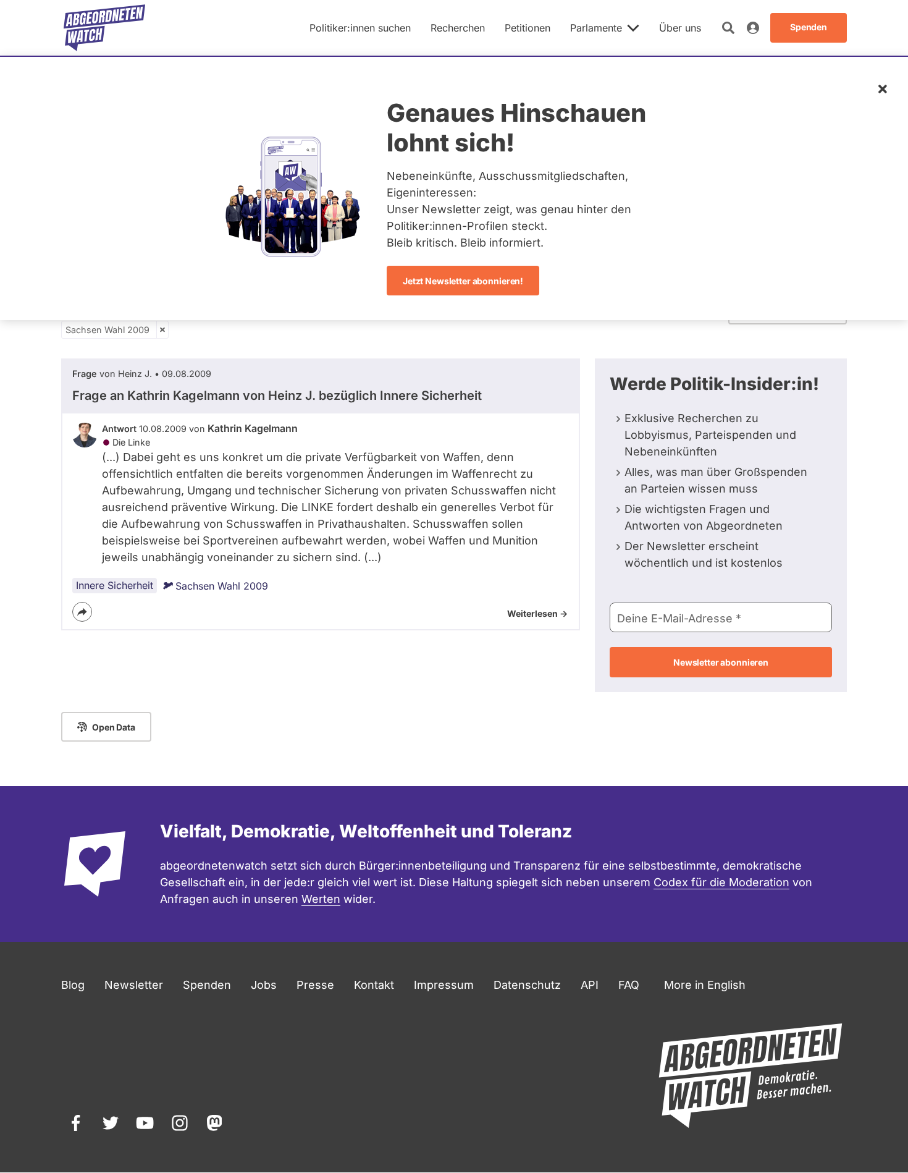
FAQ (628, 984)
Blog (73, 984)
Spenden (207, 984)
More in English (705, 984)
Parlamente (596, 28)
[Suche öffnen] (728, 27)
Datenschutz (527, 984)
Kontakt (374, 984)
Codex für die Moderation (721, 882)
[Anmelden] (753, 27)
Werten (320, 898)
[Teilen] (82, 612)
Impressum (444, 984)
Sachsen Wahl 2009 (107, 329)
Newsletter (133, 984)
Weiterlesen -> (537, 613)
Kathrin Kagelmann (253, 428)
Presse (315, 984)
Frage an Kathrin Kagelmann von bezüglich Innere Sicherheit (277, 395)
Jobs (264, 984)
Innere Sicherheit (114, 585)
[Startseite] (104, 28)
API (590, 984)
